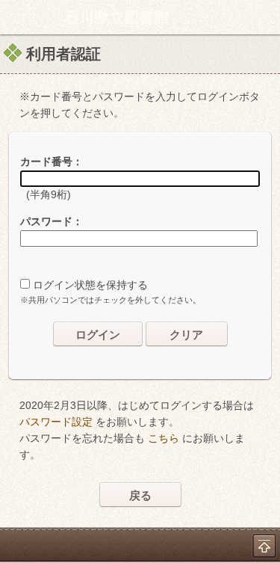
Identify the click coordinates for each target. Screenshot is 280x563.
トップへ (264, 546)
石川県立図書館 (116, 17)
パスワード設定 (56, 422)
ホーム (15, 17)
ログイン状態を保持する (90, 285)
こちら (163, 438)
